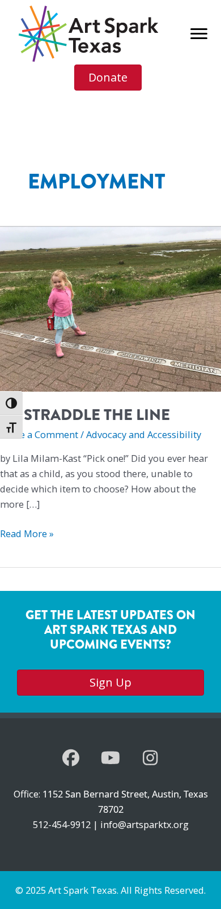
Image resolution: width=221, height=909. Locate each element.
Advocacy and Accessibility (143, 434)
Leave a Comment (39, 434)
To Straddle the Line (85, 415)
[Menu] (199, 34)
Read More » (27, 533)
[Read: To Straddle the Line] (110, 307)
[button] (71, 758)
